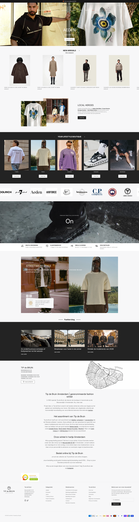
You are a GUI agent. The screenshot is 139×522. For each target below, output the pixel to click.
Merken (87, 10)
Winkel (98, 10)
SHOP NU (82, 117)
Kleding (49, 10)
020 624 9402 (28, 495)
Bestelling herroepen (70, 496)
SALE (93, 10)
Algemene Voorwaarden (94, 498)
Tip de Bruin (10, 515)
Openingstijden (92, 492)
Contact (67, 500)
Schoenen (56, 10)
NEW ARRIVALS (69, 51)
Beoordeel (33, 479)
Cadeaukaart (69, 498)
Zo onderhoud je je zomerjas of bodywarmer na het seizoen (33, 350)
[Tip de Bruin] (69, 5)
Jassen (47, 490)
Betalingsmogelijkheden (71, 492)
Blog (90, 496)
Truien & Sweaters (50, 498)
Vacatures (91, 494)
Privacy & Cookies (93, 500)
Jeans (47, 494)
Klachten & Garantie (70, 503)
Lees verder (24, 354)
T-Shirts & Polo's (49, 496)
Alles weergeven (69, 52)
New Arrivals (42, 10)
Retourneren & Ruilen (71, 494)
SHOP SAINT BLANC (69, 39)
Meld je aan (116, 504)
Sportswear (64, 10)
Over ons (91, 490)
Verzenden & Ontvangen (71, 490)
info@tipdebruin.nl (28, 493)
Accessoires (73, 10)
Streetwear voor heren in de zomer (67, 349)
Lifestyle (80, 10)
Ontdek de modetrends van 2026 (101, 349)
